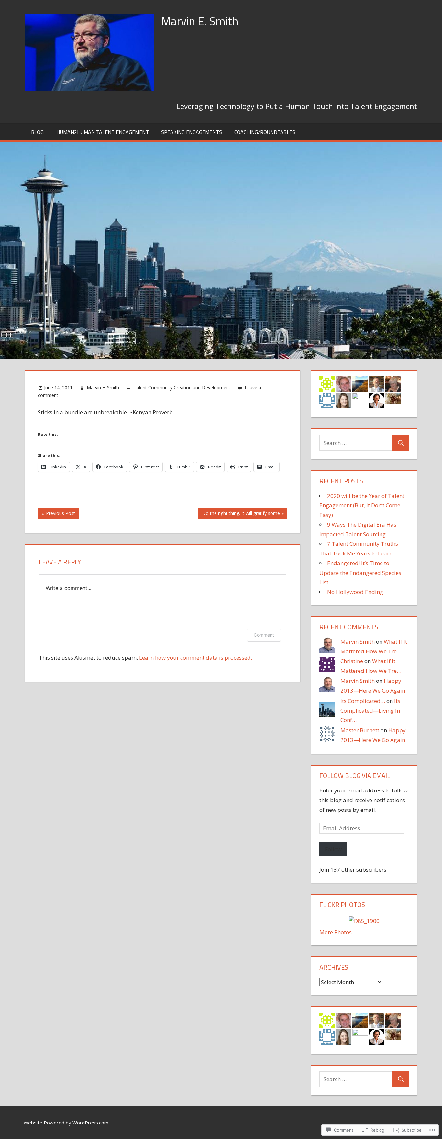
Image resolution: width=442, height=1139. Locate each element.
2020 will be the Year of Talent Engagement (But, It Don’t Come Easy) (361, 505)
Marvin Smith (357, 641)
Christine (351, 661)
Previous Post (56, 514)
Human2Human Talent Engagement (102, 132)
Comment (264, 635)
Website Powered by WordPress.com (66, 1122)
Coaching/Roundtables (264, 132)
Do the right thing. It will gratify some (239, 514)
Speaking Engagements (191, 132)
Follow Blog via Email (354, 775)
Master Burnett (359, 730)
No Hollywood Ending (355, 592)
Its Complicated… (362, 700)
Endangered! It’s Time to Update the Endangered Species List (360, 572)
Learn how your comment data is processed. (195, 657)
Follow (333, 849)
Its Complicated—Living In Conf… (370, 710)
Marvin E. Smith (199, 21)
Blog (37, 132)
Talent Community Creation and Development (182, 387)
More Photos (335, 932)
